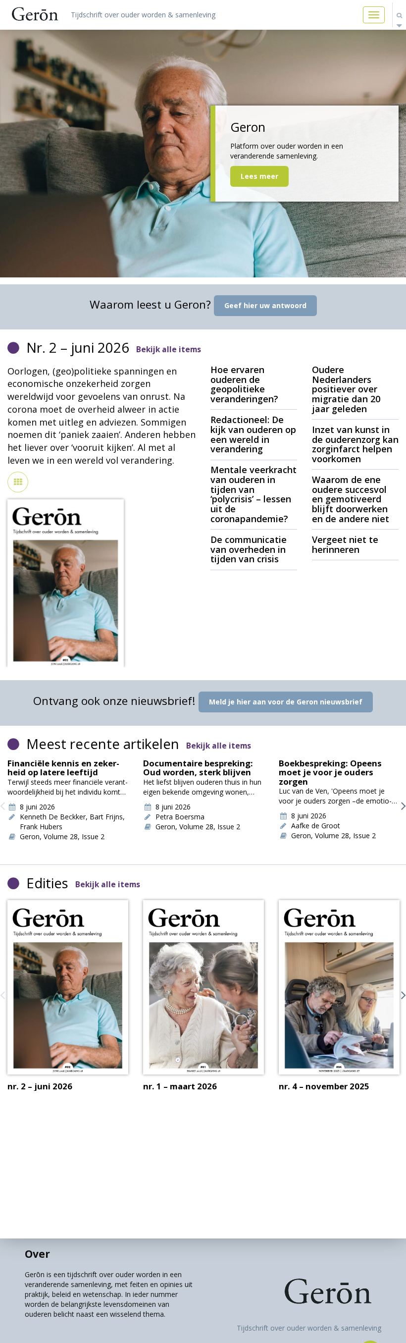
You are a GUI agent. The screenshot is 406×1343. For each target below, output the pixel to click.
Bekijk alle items (168, 349)
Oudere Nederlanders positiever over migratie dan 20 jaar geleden (346, 389)
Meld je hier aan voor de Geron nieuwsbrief (285, 701)
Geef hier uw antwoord (265, 305)
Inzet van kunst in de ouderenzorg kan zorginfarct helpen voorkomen (355, 444)
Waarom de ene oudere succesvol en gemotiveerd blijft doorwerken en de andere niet (350, 499)
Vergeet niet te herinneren (345, 544)
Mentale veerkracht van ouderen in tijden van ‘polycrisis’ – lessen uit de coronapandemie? (253, 494)
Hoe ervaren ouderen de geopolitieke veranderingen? (244, 384)
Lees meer (259, 176)
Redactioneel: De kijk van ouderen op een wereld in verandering (253, 434)
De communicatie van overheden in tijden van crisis (248, 549)
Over (37, 1254)
